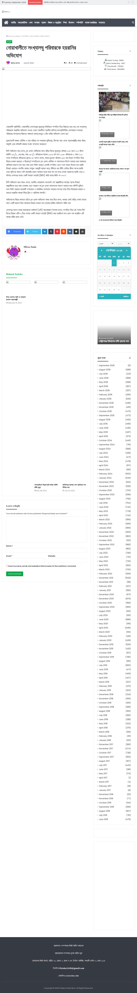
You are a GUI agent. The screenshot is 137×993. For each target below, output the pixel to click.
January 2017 (105, 790)
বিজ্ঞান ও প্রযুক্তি (54, 22)
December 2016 (106, 794)
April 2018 (103, 728)
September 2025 (106, 415)
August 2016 (104, 811)
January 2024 (105, 478)
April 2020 (103, 628)
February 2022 (105, 573)
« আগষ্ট (102, 296)
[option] (114, 329)
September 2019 (106, 657)
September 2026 (107, 365)
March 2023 (104, 519)
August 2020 (105, 611)
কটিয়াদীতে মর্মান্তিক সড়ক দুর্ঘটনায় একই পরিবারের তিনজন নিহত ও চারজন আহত (66, 2)
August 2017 (104, 761)
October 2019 (105, 653)
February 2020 (105, 636)
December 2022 (106, 532)
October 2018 (105, 703)
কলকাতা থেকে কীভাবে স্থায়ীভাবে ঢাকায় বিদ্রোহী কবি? (113, 196)
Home (11, 36)
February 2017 (105, 786)
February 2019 (105, 686)
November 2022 (106, 536)
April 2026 (103, 386)
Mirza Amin (15, 63)
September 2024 (107, 444)
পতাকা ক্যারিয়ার (91, 22)
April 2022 (103, 565)
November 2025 (106, 407)
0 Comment (105, 109)
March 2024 (104, 469)
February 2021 (105, 586)
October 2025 (105, 411)
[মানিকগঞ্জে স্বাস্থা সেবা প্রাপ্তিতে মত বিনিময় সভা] (75, 381)
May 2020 (103, 623)
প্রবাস (43, 22)
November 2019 (106, 648)
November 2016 (106, 798)
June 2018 (103, 719)
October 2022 (105, 540)
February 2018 (105, 736)
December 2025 (106, 403)
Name (9, 546)
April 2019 (103, 678)
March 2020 (104, 632)
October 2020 (105, 603)
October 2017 (105, 752)
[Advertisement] (114, 886)
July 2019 (103, 665)
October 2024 (105, 440)
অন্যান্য (102, 22)
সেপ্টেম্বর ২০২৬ (114, 250)
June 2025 (103, 428)
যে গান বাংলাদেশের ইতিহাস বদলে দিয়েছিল (110, 220)
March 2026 (104, 390)
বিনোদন (71, 22)
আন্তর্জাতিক (22, 22)
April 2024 (103, 465)
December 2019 (106, 644)
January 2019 (105, 690)
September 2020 (107, 607)
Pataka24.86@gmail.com (71, 968)
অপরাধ (36, 22)
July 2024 (103, 453)
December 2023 (106, 482)
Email (9, 556)
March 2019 (104, 682)
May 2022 (103, 561)
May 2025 (103, 432)
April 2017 (103, 777)
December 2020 (106, 594)
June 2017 (103, 769)
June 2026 (104, 378)
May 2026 (103, 382)
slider (17, 36)
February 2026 (105, 394)
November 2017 (106, 748)
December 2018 (106, 694)
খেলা (30, 22)
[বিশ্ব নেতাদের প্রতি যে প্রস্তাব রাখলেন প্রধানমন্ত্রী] (18, 287)
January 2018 (105, 740)
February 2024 (105, 474)
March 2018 (104, 732)
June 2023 (103, 507)
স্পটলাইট (79, 22)
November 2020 (106, 598)
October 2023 (105, 490)
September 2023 (106, 494)
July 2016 (103, 815)
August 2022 (104, 548)
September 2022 (106, 544)
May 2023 (103, 511)
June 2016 (103, 819)
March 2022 (104, 569)
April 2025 (103, 436)
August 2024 (105, 449)
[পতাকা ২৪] (6, 11)
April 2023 (103, 515)
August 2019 (104, 661)
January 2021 (105, 590)
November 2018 (106, 698)
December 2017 (106, 744)
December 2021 (106, 578)
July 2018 (103, 715)
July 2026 (103, 374)
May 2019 (103, 673)
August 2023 (104, 499)
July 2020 (103, 615)
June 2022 (103, 557)
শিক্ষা (65, 22)
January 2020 (105, 640)
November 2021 (106, 582)
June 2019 (103, 669)
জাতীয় (13, 22)
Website (51, 556)
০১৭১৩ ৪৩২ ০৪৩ (72, 975)
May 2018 (103, 723)
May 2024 (103, 461)
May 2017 (103, 773)
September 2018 (106, 707)
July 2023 (103, 503)
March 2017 (104, 782)
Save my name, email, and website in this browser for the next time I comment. (42, 566)
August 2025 (104, 419)
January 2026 (105, 399)
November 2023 (106, 486)
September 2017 (106, 757)
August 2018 (104, 711)
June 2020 (104, 619)
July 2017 (103, 765)
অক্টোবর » (126, 296)
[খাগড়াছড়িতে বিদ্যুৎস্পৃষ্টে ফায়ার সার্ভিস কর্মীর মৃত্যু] (46, 381)
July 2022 (103, 553)
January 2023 (105, 528)
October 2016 (105, 802)
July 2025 (103, 424)
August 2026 (105, 369)
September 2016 (106, 807)
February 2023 (105, 523)
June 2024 (104, 457)
